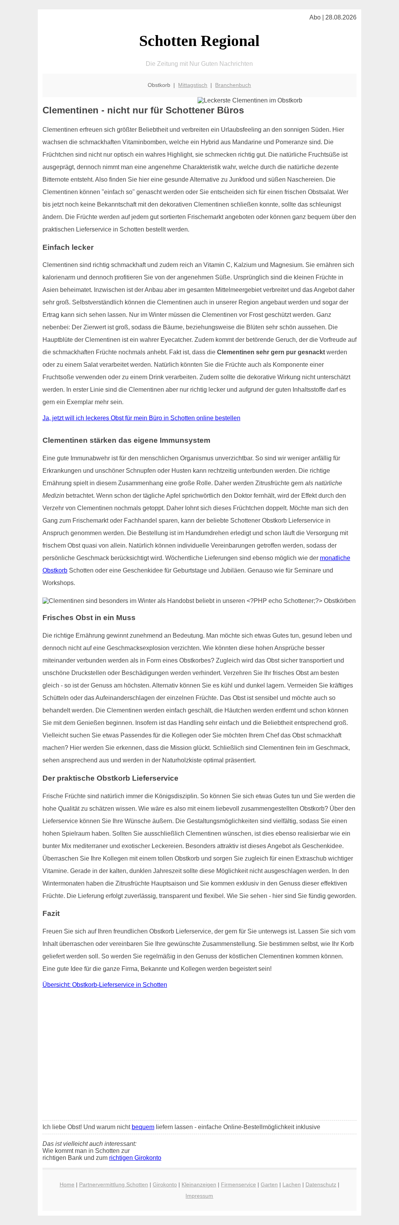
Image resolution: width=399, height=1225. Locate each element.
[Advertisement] (199, 1056)
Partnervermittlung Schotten (113, 1184)
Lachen (291, 1184)
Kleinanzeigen (199, 1184)
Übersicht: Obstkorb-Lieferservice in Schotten (104, 984)
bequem (143, 1127)
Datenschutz (320, 1184)
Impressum (199, 1196)
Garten (269, 1184)
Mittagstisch (192, 85)
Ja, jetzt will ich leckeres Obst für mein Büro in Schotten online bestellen (141, 418)
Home (67, 1184)
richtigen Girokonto (135, 1157)
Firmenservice (238, 1184)
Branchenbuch (233, 85)
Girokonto (165, 1184)
